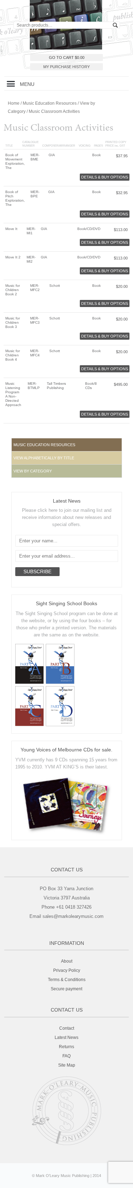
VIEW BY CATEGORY (32, 471)
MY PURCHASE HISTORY (66, 67)
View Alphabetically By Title (43, 458)
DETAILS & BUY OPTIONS (104, 177)
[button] (11, 83)
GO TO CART (66, 57)
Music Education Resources (50, 103)
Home (14, 103)
